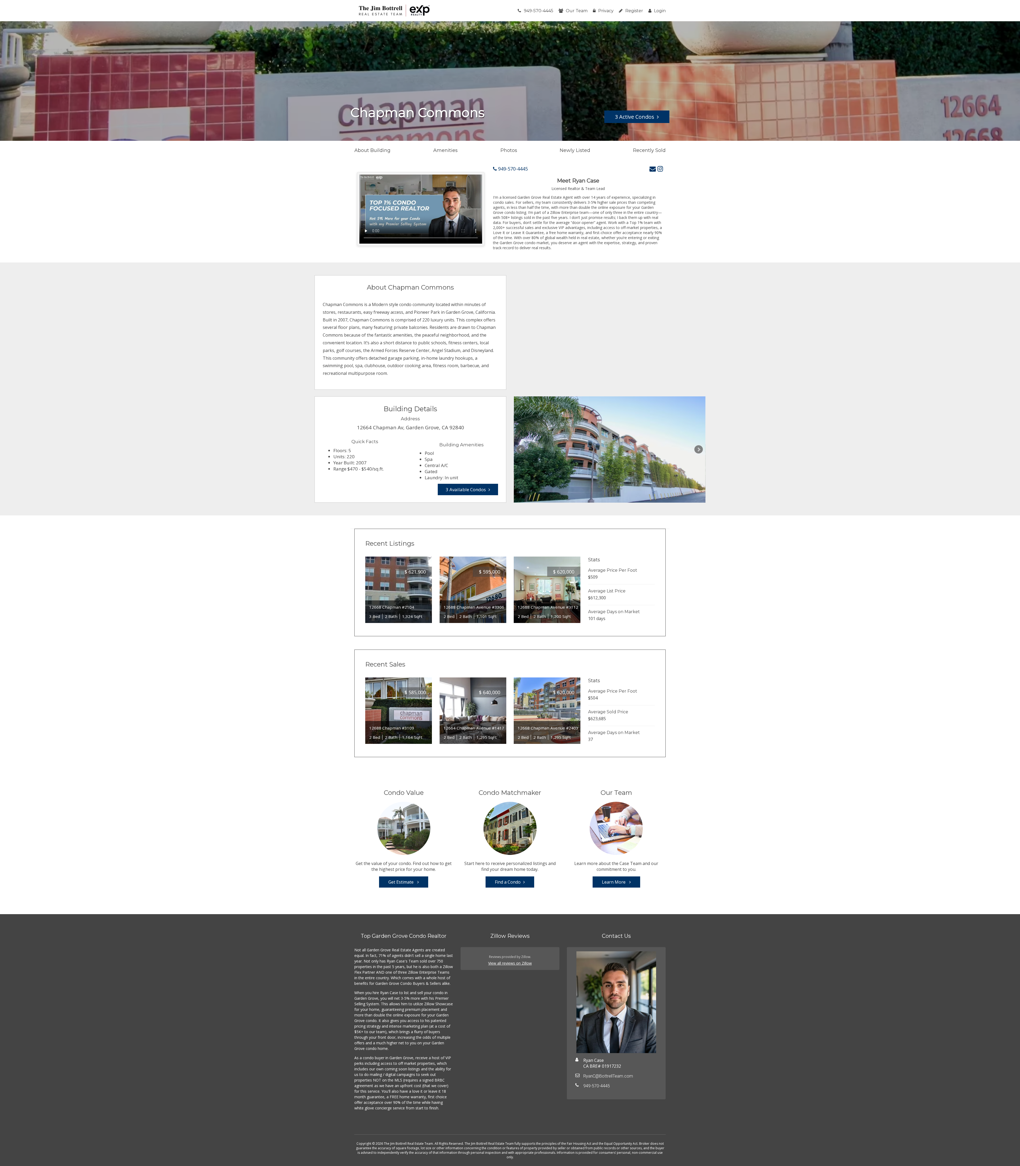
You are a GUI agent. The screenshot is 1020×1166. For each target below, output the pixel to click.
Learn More (614, 882)
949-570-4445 (538, 10)
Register (634, 10)
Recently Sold (649, 150)
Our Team (577, 10)
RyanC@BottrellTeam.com (608, 1076)
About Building (372, 150)
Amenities (445, 150)
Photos (508, 150)
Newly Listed (575, 150)
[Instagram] (660, 168)
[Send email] (652, 168)
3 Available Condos (466, 489)
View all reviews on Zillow (510, 963)
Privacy (606, 10)
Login (660, 10)
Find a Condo (508, 882)
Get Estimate (401, 882)
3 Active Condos (634, 116)
